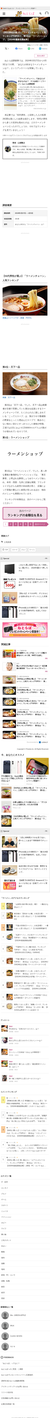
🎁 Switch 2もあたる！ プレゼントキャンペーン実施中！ (19, 8)
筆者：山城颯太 (18, 143)
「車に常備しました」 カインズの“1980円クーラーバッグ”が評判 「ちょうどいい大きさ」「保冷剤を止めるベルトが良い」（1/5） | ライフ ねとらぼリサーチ (26, 1148)
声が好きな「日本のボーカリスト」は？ (24, 1029)
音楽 (3, 1298)
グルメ (3, 1194)
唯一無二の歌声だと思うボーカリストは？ (25, 1079)
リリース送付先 (7, 1392)
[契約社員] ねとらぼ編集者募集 (12, 1381)
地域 (3, 1269)
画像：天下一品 (9, 397)
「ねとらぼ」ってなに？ (10, 1363)
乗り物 (3, 1234)
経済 (3, 1292)
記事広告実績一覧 (8, 1404)
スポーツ (4, 1205)
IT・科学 (4, 1182)
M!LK (12, 1326)
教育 (3, 1287)
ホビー (3, 1223)
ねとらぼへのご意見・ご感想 (12, 1369)
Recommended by (33, 742)
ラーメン (5, 28)
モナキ (12, 1346)
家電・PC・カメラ (8, 1275)
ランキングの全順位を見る (25, 515)
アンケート (5, 1020)
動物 (3, 1252)
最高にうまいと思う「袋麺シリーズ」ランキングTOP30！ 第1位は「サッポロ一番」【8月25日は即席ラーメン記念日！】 (31, 1007)
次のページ (40, 524)
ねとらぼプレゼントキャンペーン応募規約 (17, 1375)
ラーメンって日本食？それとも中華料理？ (25, 1052)
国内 (3, 1258)
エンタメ (4, 1188)
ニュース (4, 1211)
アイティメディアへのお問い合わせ (14, 1387)
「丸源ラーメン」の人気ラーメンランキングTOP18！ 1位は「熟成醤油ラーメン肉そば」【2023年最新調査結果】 (31, 937)
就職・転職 (5, 1281)
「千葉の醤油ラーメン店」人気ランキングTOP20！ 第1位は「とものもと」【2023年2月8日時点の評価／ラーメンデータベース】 (31, 961)
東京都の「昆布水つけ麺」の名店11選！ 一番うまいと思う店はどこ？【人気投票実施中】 (31, 916)
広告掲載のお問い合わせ (10, 1398)
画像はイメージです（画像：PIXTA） (38, 45)
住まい (3, 1246)
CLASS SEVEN (16, 1336)
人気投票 (7, 542)
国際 (3, 1263)
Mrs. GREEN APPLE (18, 1315)
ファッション (6, 1217)
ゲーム (3, 1199)
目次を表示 (41, 56)
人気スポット (6, 1240)
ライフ (3, 1229)
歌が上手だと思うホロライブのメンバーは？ (25, 1041)
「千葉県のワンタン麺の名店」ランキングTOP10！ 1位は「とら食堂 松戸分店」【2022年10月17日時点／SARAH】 (30, 949)
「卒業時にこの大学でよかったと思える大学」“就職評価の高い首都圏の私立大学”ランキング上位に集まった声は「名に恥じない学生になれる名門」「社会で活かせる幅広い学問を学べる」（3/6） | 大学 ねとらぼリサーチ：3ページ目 (26, 1121)
